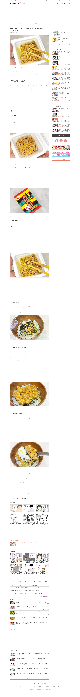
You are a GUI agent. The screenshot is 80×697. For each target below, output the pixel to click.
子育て (47, 0)
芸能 (44, 23)
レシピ (52, 0)
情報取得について (48, 686)
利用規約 (26, 686)
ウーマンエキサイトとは (35, 685)
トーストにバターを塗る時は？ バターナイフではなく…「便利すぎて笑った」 (27, 593)
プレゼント (64, 0)
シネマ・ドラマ (56, 23)
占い (61, 0)
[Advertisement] (40, 14)
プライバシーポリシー (32, 686)
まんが (59, 0)
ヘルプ (48, 685)
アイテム (32, 23)
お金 (20, 23)
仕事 (17, 23)
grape (17, 32)
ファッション (49, 23)
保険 (23, 23)
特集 (52, 29)
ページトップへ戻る (61, 159)
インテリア (27, 23)
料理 (14, 629)
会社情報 (21, 686)
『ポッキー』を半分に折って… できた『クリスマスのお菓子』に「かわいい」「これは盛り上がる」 (29, 582)
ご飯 (11, 629)
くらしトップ (12, 23)
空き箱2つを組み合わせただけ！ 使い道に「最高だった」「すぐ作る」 (25, 590)
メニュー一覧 (68, 0)
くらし (49, 0)
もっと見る (29, 678)
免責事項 (54, 686)
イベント (41, 23)
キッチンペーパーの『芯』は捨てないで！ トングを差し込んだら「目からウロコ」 (28, 585)
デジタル (61, 23)
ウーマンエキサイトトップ (58, 3)
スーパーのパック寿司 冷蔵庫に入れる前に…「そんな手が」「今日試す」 (26, 587)
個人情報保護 (41, 686)
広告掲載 (58, 686)
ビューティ (55, 0)
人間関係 (36, 23)
